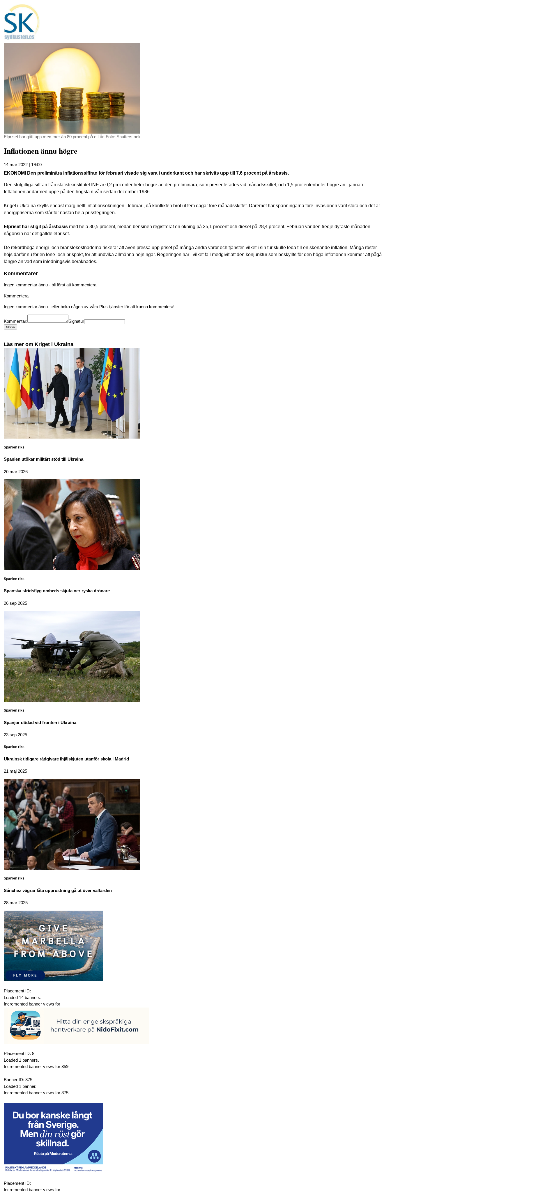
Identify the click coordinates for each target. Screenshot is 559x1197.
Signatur (76, 321)
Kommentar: (15, 321)
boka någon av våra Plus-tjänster (92, 306)
